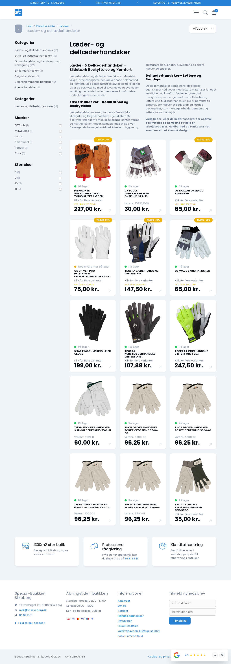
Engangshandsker (29, 70)
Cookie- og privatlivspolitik (165, 656)
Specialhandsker (27, 87)
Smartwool (23, 142)
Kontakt (123, 610)
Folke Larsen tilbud (130, 636)
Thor (20, 153)
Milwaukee (23, 131)
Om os (122, 605)
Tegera (21, 147)
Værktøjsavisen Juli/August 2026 (139, 631)
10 (18, 183)
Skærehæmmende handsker (35, 81)
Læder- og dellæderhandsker (36, 50)
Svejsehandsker (27, 76)
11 (18, 189)
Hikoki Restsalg (128, 626)
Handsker (64, 26)
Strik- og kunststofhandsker (36, 55)
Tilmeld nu (180, 621)
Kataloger (124, 600)
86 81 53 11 (131, 558)
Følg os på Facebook (31, 623)
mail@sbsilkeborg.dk (33, 610)
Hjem (29, 26)
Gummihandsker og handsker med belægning (37, 63)
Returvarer (125, 621)
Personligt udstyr (45, 26)
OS (19, 136)
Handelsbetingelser (131, 615)
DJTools (22, 125)
